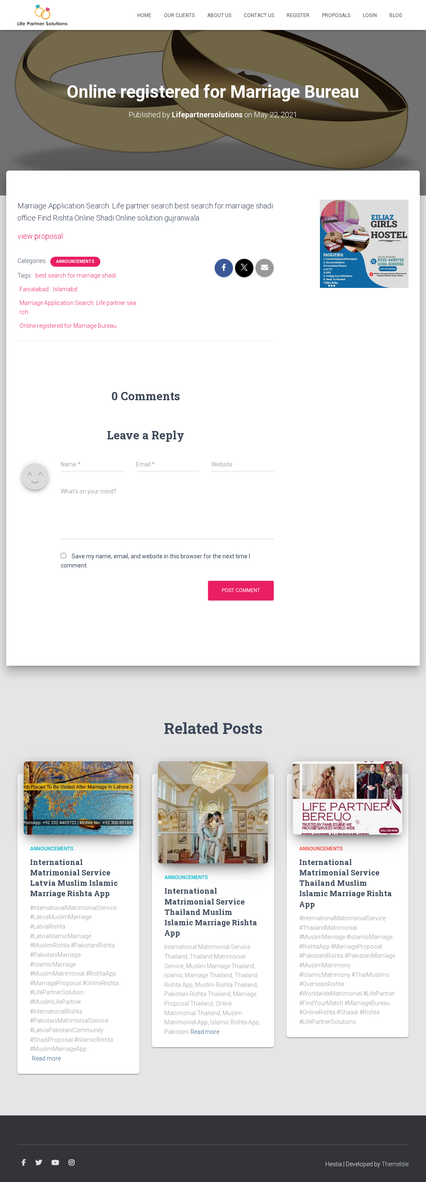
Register (298, 15)
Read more (46, 1058)
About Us (219, 15)
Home (144, 15)
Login (370, 15)
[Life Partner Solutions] (42, 15)
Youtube (55, 1162)
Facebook (23, 1162)
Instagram (71, 1162)
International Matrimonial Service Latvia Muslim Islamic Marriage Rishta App (74, 878)
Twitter (38, 1162)
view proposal (40, 236)
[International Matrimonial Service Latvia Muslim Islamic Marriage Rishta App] (78, 797)
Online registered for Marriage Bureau (68, 325)
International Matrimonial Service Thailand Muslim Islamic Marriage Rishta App (210, 912)
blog (395, 15)
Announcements (75, 261)
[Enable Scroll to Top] (409, 1165)
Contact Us (259, 15)
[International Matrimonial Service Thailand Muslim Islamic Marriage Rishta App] (212, 811)
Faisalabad (34, 289)
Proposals (336, 15)
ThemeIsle (395, 1164)
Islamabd (65, 289)
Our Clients (179, 15)
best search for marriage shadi (75, 275)
